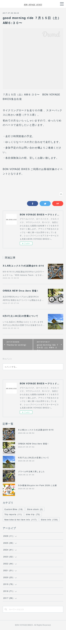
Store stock (35, 509)
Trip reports (13, 514)
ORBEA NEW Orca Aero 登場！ (21, 290)
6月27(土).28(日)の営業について (20, 315)
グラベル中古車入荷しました (31, 471)
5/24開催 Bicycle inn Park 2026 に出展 (37, 485)
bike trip (33, 514)
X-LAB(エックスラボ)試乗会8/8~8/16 (23, 265)
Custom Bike (13, 509)
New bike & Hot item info (20, 519)
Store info (49, 519)
